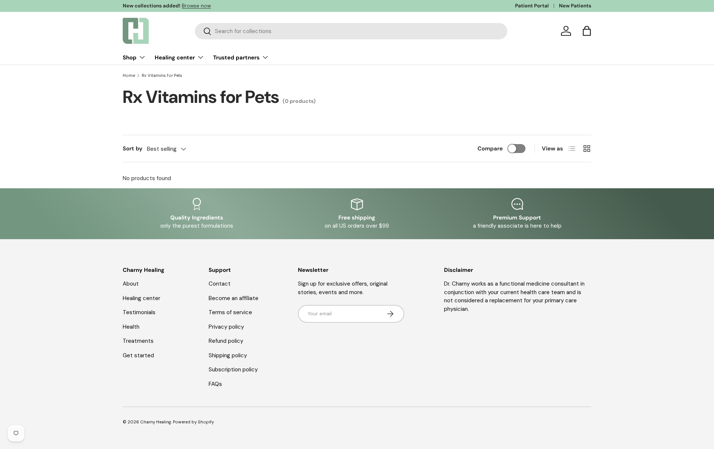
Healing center (175, 57)
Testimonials (139, 312)
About (131, 283)
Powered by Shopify (193, 421)
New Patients (575, 6)
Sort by (132, 148)
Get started (138, 355)
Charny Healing (155, 421)
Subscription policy (233, 369)
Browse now (196, 6)
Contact (220, 283)
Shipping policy (228, 355)
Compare (490, 148)
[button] (587, 31)
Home (129, 76)
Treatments (138, 341)
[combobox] (351, 31)
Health (131, 327)
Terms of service (230, 312)
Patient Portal (532, 6)
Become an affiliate (233, 298)
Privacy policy (226, 327)
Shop (129, 57)
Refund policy (226, 341)
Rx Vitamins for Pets (162, 76)
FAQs (215, 384)
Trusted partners (236, 57)
